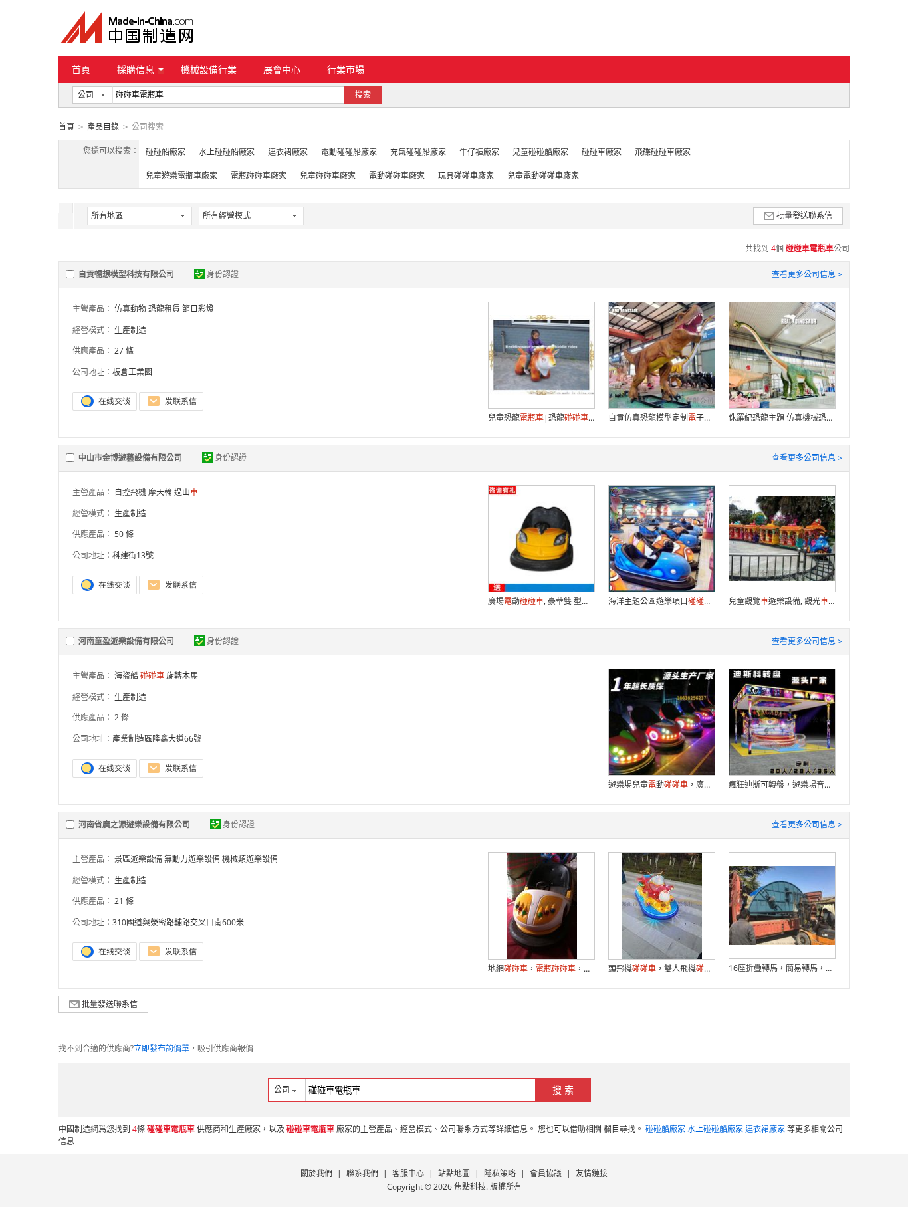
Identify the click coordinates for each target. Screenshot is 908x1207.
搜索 (363, 94)
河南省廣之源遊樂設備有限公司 (134, 824)
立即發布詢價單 (161, 1048)
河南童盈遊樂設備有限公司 (126, 641)
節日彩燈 (198, 308)
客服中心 (408, 1173)
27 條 (124, 350)
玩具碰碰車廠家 (466, 175)
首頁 (81, 69)
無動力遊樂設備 (192, 859)
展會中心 (281, 69)
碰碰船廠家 (165, 152)
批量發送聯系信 (804, 215)
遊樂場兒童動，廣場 (661, 784)
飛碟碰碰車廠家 (663, 152)
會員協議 (546, 1173)
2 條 (121, 717)
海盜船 (126, 675)
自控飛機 (130, 492)
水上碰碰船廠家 (227, 152)
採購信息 (135, 69)
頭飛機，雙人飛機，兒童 (661, 968)
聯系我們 (362, 1173)
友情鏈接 (592, 1173)
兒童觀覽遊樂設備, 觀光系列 (782, 601)
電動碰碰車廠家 (397, 175)
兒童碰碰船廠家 (540, 152)
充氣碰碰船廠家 (418, 152)
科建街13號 (133, 555)
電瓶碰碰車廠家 (258, 175)
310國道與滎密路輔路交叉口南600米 (178, 922)
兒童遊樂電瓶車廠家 (181, 175)
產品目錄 (103, 126)
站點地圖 (454, 1173)
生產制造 (130, 330)
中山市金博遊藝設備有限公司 (130, 457)
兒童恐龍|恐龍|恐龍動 (541, 417)
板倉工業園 (132, 372)
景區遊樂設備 (138, 859)
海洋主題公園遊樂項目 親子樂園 (661, 601)
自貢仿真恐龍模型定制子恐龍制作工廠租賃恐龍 (661, 417)
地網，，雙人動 (541, 968)
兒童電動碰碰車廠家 (543, 175)
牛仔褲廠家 (479, 152)
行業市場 (345, 69)
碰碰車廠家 (602, 152)
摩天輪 (160, 492)
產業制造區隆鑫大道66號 (156, 738)
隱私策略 (500, 1173)
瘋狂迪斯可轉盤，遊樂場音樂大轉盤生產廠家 (782, 784)
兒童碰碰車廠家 (328, 175)
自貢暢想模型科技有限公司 (126, 274)
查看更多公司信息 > (807, 274)
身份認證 (223, 274)
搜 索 (563, 1089)
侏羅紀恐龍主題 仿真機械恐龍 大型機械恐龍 (782, 417)
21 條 (124, 901)
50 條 (124, 534)
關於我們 (316, 1173)
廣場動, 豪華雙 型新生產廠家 (541, 601)
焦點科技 (470, 1186)
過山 (186, 492)
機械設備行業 (209, 69)
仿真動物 (130, 308)
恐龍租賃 (164, 308)
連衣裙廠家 (288, 152)
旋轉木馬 (182, 675)
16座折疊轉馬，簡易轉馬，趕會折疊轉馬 (782, 968)
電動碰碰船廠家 (349, 152)
